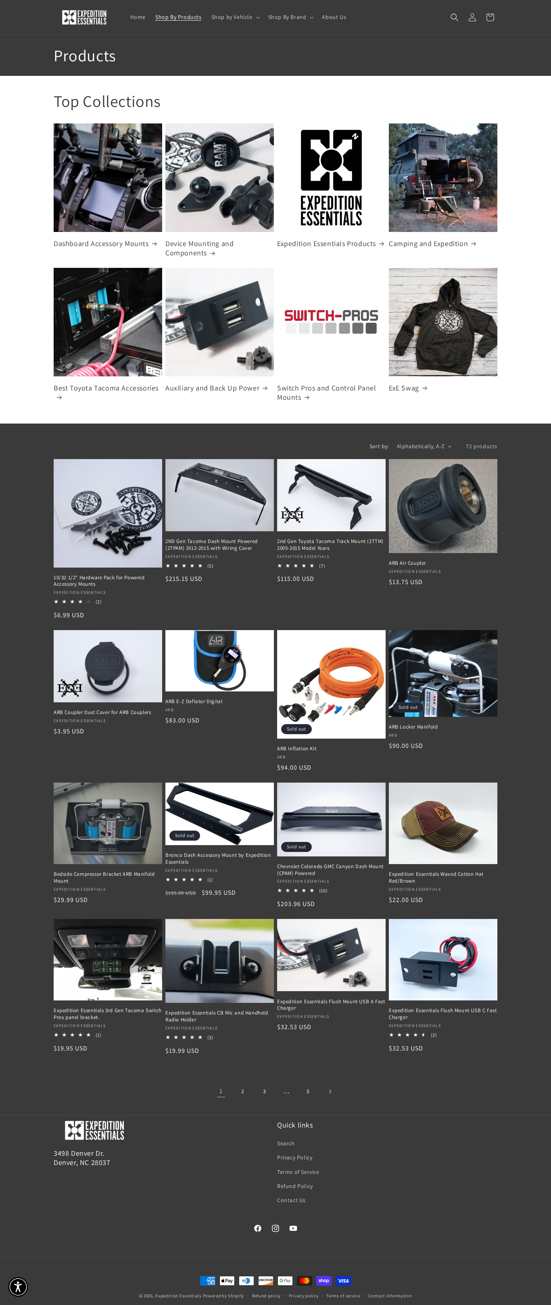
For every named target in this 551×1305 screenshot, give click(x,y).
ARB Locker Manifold (413, 727)
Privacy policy (304, 1296)
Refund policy (266, 1296)
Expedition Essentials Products (326, 243)
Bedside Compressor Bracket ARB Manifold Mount (104, 877)
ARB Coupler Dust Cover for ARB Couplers (102, 712)
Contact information (390, 1296)
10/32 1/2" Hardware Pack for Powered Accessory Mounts (99, 581)
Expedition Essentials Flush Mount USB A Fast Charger (331, 1005)
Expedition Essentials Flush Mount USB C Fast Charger (443, 1014)
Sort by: (379, 446)
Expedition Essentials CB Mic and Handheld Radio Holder (216, 1016)
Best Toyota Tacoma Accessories (106, 388)
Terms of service (343, 1296)
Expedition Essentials (178, 1296)
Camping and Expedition (428, 243)
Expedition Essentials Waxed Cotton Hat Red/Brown (436, 877)
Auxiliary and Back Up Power (212, 388)
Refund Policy (295, 1186)
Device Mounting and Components (199, 248)
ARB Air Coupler (407, 563)
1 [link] (221, 1091)
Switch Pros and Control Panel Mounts (326, 392)
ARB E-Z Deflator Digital (193, 701)
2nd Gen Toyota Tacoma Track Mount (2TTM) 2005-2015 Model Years (330, 544)
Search (286, 1143)
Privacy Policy (294, 1157)
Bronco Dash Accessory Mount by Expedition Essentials (218, 858)
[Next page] (330, 1091)
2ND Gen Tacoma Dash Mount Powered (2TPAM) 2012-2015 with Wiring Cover (211, 544)
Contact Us (291, 1200)
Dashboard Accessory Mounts (101, 243)
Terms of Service (298, 1172)
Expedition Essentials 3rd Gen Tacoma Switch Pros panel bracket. (108, 1014)
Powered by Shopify (223, 1296)
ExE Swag (404, 388)
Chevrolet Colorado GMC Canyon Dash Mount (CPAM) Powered (330, 870)
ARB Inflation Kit (296, 748)
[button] (235, 16)
